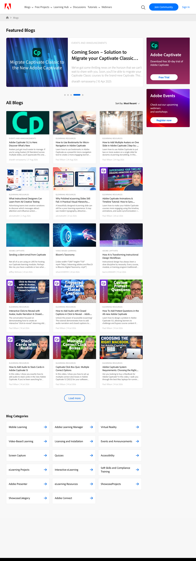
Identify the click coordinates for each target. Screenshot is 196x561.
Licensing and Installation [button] (69, 441)
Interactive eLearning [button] (66, 469)
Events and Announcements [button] (116, 441)
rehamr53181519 (62, 272)
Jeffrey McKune (15, 272)
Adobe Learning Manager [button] (69, 427)
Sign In (186, 7)
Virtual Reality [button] (109, 427)
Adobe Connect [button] (63, 498)
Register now (164, 120)
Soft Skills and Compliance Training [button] (115, 469)
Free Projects (42, 7)
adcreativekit (14, 215)
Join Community (164, 7)
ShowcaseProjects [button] (111, 484)
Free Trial (164, 77)
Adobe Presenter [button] (18, 484)
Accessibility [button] (107, 455)
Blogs (27, 7)
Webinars (107, 7)
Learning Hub (61, 7)
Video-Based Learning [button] (21, 441)
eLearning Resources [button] (66, 484)
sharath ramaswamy (84, 81)
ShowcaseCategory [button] (19, 498)
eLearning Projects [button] (19, 469)
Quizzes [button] (59, 455)
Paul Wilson (61, 159)
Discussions (79, 7)
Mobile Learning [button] (18, 427)
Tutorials (93, 7)
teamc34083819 (109, 272)
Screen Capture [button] (17, 455)
